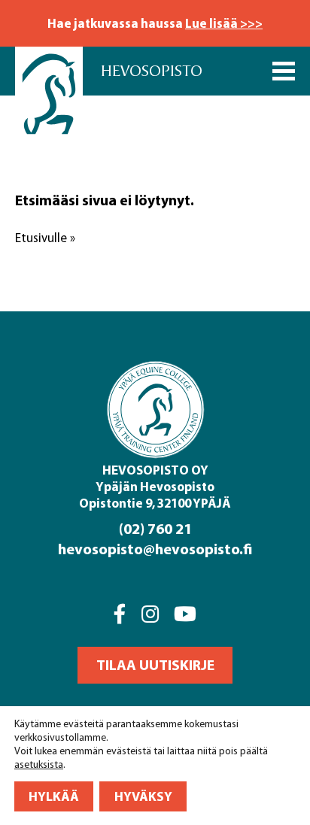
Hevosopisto (151, 71)
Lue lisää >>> (224, 23)
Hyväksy (143, 796)
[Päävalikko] (283, 71)
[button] (155, 665)
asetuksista (38, 764)
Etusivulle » (45, 237)
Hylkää (54, 796)
